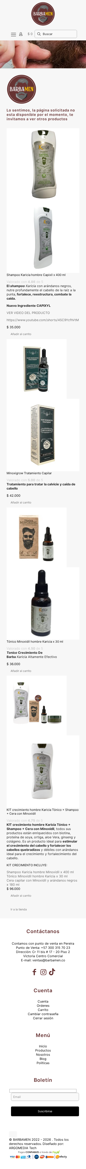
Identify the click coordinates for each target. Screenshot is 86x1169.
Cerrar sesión (43, 1018)
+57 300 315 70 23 (55, 948)
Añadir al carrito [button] (21, 334)
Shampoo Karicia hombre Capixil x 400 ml (36, 275)
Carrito (43, 1010)
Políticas (43, 1063)
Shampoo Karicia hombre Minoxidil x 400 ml (40, 872)
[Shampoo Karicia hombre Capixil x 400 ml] (43, 200)
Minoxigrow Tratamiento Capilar (29, 473)
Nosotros (43, 1055)
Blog (43, 1059)
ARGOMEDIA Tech (22, 1148)
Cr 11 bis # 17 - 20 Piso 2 (51, 952)
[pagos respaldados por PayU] (39, 1159)
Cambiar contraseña (43, 1014)
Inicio (43, 1046)
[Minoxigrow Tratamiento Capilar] (43, 405)
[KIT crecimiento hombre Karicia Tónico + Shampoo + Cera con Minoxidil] (43, 742)
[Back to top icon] (13, 1134)
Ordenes (43, 1006)
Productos (43, 1050)
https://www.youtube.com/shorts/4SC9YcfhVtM (43, 320)
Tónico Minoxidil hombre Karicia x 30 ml (35, 641)
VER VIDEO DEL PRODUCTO (28, 313)
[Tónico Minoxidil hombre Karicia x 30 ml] (43, 573)
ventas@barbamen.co (48, 960)
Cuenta (43, 1001)
